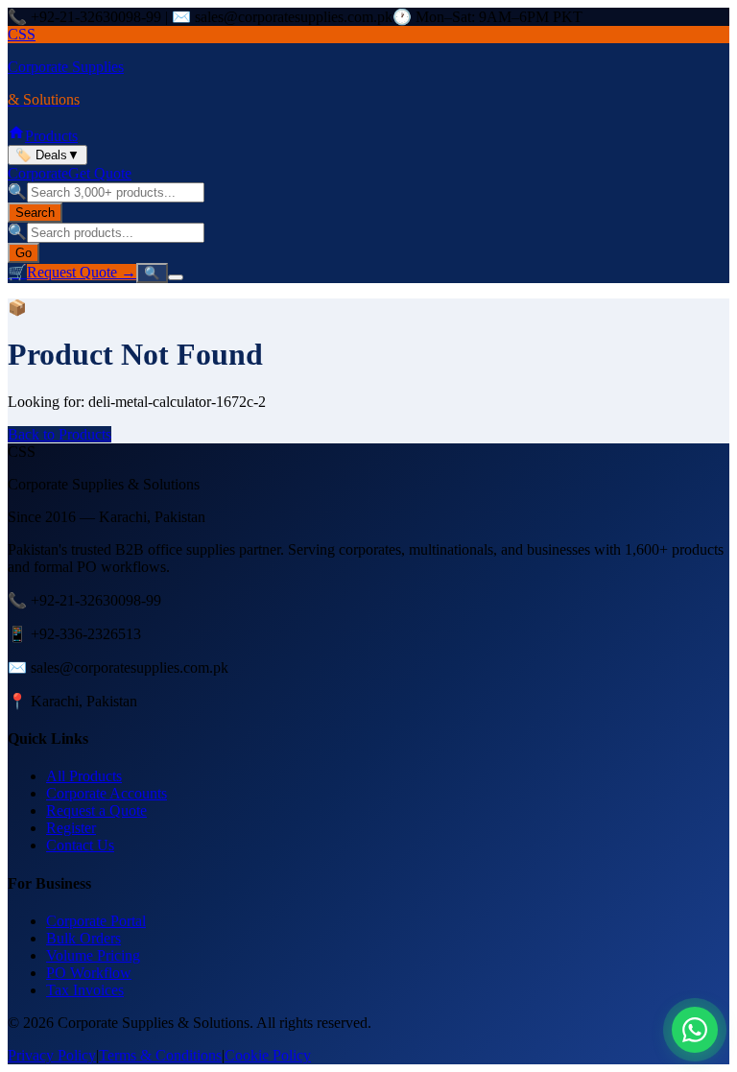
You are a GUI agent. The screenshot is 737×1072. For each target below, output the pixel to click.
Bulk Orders (83, 938)
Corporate (38, 173)
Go (23, 253)
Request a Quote (96, 810)
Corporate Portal (96, 921)
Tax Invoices (85, 990)
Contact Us (80, 845)
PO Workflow (88, 973)
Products (51, 136)
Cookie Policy (268, 1055)
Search (35, 212)
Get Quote (99, 173)
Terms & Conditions (160, 1055)
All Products (84, 776)
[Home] (16, 136)
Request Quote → (81, 272)
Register (71, 828)
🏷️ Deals (47, 155)
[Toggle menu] (175, 277)
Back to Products (59, 434)
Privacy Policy (52, 1055)
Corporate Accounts (106, 793)
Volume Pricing (93, 955)
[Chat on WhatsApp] (695, 1030)
